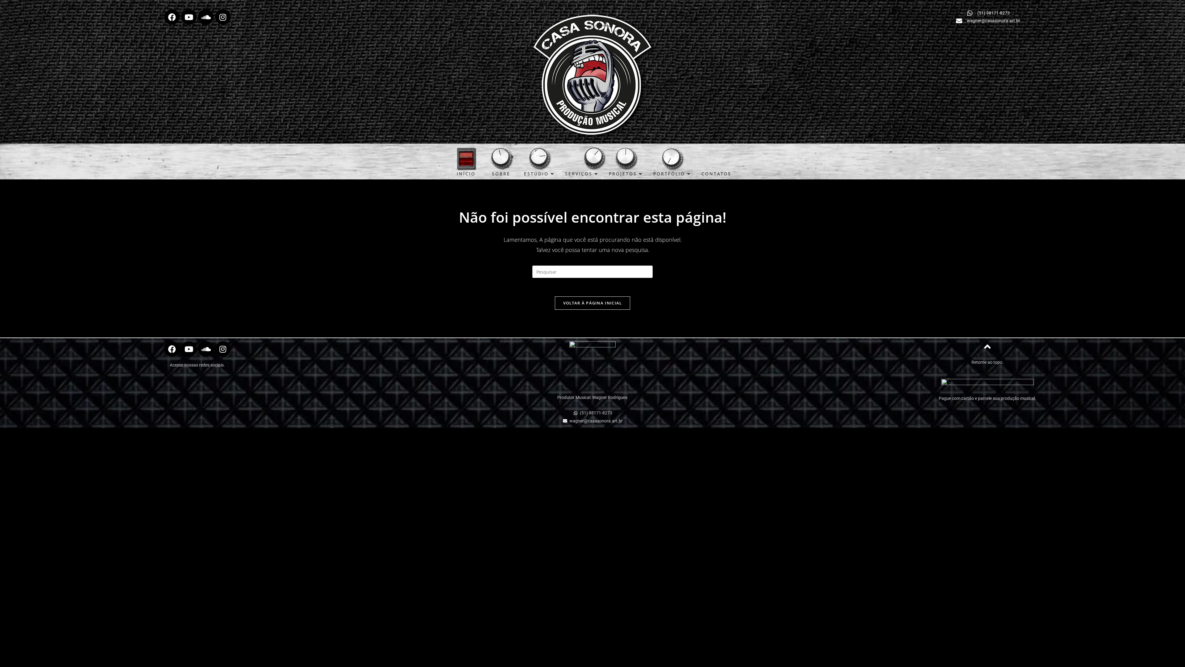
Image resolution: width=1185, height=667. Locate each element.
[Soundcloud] (206, 17)
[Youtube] (189, 17)
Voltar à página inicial (592, 303)
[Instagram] (223, 17)
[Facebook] (172, 17)
